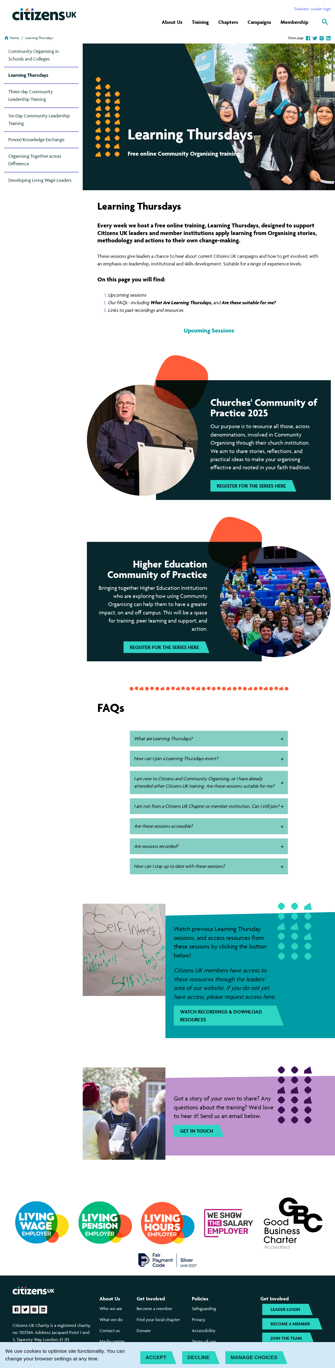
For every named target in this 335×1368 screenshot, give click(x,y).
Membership (294, 22)
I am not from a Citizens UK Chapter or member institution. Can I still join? (206, 806)
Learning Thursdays (39, 38)
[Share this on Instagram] (321, 38)
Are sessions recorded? (156, 846)
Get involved (151, 1298)
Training (200, 22)
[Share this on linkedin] (328, 38)
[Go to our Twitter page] (25, 1310)
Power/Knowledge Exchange (36, 139)
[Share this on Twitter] (314, 38)
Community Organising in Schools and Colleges (33, 55)
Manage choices (254, 1357)
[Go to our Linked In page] (43, 1310)
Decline (198, 1357)
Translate (301, 8)
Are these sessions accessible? (163, 826)
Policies (200, 1298)
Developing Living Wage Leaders (39, 180)
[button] (282, 739)
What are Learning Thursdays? (163, 738)
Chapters (228, 22)
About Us (172, 22)
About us (109, 1298)
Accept (156, 1357)
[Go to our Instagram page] (34, 1310)
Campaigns (259, 22)
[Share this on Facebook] (308, 38)
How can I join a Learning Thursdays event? (176, 758)
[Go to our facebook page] (16, 1310)
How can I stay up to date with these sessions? (179, 866)
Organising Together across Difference (34, 159)
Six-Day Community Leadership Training (39, 119)
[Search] (325, 22)
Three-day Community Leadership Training (30, 95)
